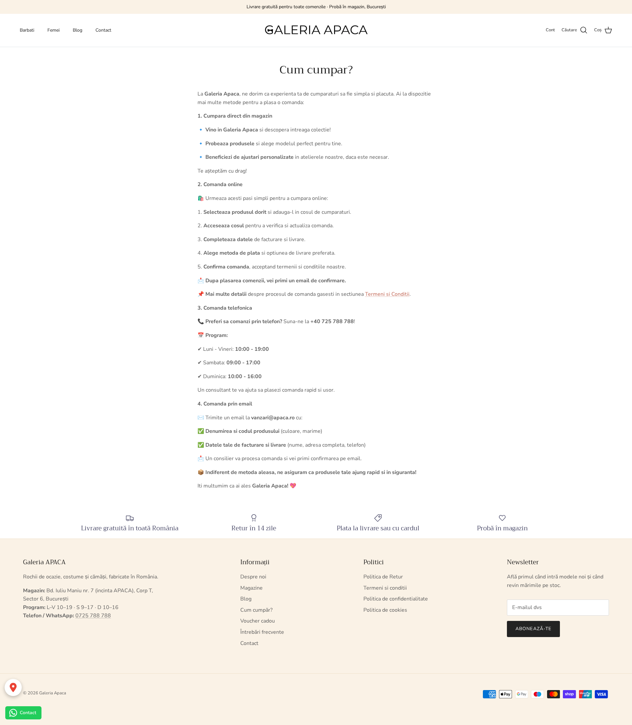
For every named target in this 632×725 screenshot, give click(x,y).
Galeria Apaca (52, 693)
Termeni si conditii (385, 588)
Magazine (251, 588)
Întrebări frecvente (262, 632)
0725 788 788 (93, 615)
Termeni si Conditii (387, 294)
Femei (53, 30)
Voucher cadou (257, 621)
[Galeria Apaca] (316, 30)
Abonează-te (533, 629)
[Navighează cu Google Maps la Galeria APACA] (13, 687)
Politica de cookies (385, 610)
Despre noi (253, 576)
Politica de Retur (383, 576)
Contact (103, 30)
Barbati (27, 30)
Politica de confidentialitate (395, 598)
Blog (77, 30)
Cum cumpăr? (256, 610)
